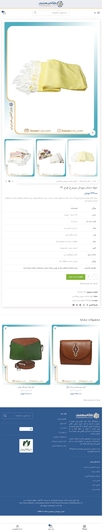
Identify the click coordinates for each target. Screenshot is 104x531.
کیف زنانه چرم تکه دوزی (26, 387)
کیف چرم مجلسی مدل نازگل (75, 387)
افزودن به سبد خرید (76, 276)
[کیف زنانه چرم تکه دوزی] (26, 355)
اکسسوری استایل (75, 390)
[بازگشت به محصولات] (9, 181)
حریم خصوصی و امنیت (92, 467)
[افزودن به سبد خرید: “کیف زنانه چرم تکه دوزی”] (5, 328)
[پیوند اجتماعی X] (84, 305)
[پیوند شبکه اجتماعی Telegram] (73, 305)
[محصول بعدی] (6, 181)
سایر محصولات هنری (59, 446)
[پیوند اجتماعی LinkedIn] (77, 305)
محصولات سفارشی (59, 437)
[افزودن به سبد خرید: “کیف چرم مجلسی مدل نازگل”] (55, 328)
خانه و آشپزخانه (85, 181)
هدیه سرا (63, 428)
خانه (94, 181)
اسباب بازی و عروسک (59, 441)
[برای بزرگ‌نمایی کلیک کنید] (92, 133)
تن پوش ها (62, 432)
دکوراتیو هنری (61, 419)
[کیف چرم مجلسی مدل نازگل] (76, 355)
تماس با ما (96, 480)
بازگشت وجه (95, 471)
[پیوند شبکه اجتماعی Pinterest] (80, 305)
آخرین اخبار (96, 485)
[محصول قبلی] (12, 181)
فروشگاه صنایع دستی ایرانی (81, 300)
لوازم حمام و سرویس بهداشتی (66, 181)
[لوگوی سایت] (51, 4)
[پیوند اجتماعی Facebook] (87, 305)
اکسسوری (63, 423)
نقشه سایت (96, 489)
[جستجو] (5, 416)
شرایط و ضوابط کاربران (92, 476)
